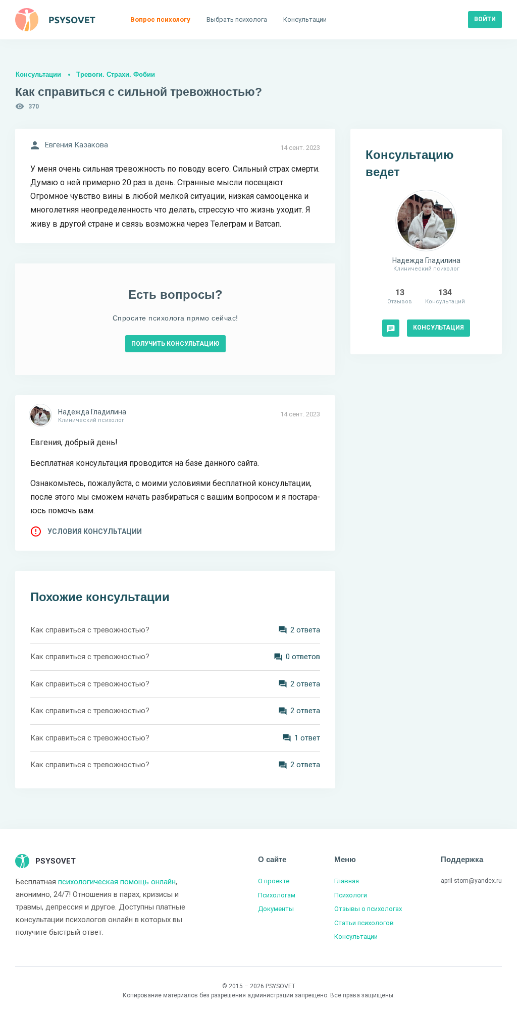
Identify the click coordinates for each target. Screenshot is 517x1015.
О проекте (273, 881)
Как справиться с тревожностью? (89, 629)
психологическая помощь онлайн (117, 881)
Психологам (276, 895)
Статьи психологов (364, 923)
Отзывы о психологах (368, 909)
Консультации (38, 74)
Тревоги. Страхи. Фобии (115, 74)
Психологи (350, 895)
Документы (276, 909)
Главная (346, 881)
